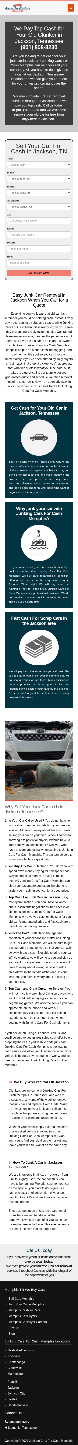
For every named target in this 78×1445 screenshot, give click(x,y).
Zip (9, 214)
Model (11, 186)
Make (10, 172)
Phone (11, 242)
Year (10, 158)
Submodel (13, 200)
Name (10, 228)
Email (10, 256)
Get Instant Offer (39, 272)
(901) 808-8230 (39, 47)
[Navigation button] (71, 8)
